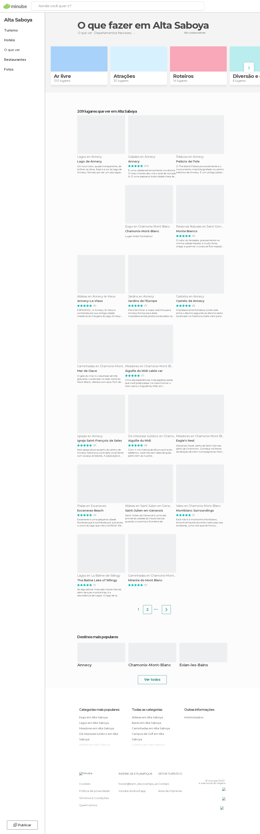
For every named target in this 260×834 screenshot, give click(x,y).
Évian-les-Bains (193, 665)
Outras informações (199, 710)
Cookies (84, 783)
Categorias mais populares (99, 710)
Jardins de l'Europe (142, 301)
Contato (163, 783)
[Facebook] (207, 775)
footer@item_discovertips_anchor (141, 783)
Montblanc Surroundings (195, 510)
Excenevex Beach (90, 510)
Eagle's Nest (185, 440)
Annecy (134, 161)
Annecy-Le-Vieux (90, 301)
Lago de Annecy (89, 161)
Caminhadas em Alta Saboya (151, 728)
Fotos (9, 69)
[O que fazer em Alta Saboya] (166, 609)
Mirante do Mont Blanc (145, 580)
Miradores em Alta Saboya (96, 728)
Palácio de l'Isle (187, 161)
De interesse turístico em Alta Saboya (98, 736)
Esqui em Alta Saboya (93, 717)
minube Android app (132, 791)
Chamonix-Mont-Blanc (142, 231)
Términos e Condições (94, 798)
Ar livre (62, 76)
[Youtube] (223, 775)
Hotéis (9, 40)
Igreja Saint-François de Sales (99, 440)
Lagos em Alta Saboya (94, 722)
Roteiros (183, 76)
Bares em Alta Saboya (146, 722)
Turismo (11, 30)
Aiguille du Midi (139, 440)
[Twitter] (212, 775)
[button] (249, 67)
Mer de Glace (87, 371)
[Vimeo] (217, 775)
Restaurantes (15, 60)
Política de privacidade (94, 791)
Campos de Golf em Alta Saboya (148, 736)
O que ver (12, 50)
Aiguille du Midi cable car (144, 371)
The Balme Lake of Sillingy (97, 580)
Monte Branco (186, 231)
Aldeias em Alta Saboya (147, 717)
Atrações (124, 76)
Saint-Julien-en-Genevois (144, 510)
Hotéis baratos (193, 717)
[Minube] (15, 6)
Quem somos (88, 805)
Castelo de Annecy (190, 301)
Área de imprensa (170, 791)
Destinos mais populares (97, 637)
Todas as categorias (147, 710)
